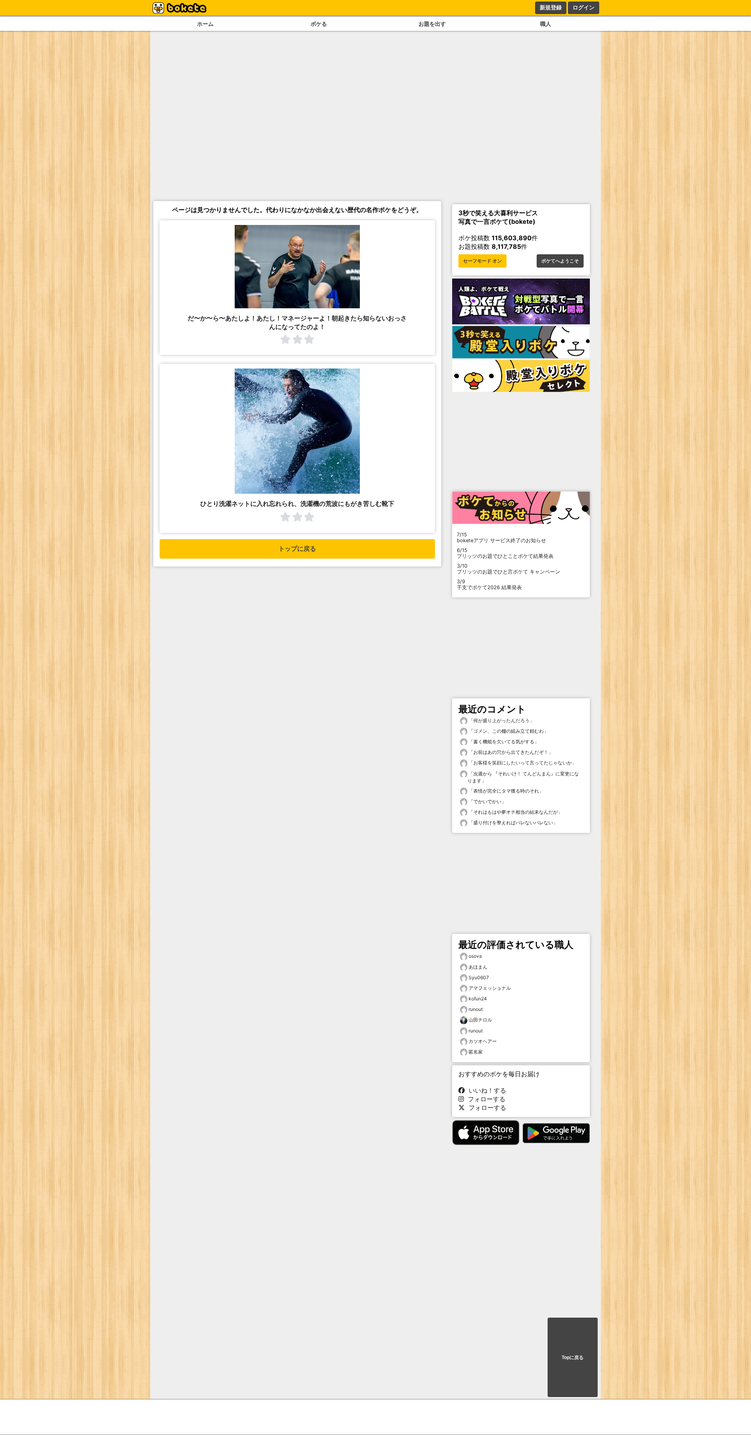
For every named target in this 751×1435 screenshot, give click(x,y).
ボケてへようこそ (560, 261)
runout (476, 1009)
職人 (545, 23)
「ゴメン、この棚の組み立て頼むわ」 (507, 731)
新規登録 (551, 7)
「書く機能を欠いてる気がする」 (503, 741)
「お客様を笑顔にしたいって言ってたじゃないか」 (522, 763)
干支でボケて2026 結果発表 (489, 584)
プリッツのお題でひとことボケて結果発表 (505, 553)
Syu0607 (479, 977)
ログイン (584, 7)
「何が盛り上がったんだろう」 (500, 720)
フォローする (484, 1099)
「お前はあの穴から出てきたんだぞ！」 (510, 752)
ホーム (205, 23)
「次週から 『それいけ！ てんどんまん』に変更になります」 (523, 777)
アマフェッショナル (490, 988)
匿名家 (476, 1052)
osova (475, 956)
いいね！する (485, 1090)
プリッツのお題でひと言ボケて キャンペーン (508, 569)
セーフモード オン (482, 261)
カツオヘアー (483, 1041)
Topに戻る (573, 1357)
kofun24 (478, 999)
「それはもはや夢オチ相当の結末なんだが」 (514, 812)
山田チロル (480, 1020)
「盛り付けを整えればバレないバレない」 (512, 822)
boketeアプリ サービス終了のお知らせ (501, 537)
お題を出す (432, 23)
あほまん (478, 967)
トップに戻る (297, 548)
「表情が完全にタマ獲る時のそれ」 (505, 791)
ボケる (319, 23)
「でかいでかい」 (486, 801)
